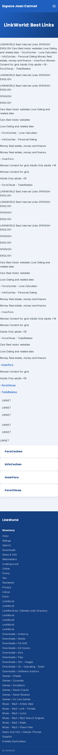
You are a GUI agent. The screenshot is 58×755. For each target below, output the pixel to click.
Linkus (6, 591)
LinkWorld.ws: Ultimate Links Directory (24, 610)
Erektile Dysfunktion (14, 741)
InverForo (7, 364)
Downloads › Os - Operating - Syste (23, 666)
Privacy (6, 587)
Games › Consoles (13, 680)
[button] (54, 6)
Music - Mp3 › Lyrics (14, 713)
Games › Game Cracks (15, 689)
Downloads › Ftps (12, 657)
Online (6, 568)
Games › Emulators (13, 685)
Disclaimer (8, 582)
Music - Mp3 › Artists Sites (17, 703)
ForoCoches (13, 451)
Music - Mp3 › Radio (14, 722)
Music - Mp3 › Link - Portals (18, 708)
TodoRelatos (9, 392)
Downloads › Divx (12, 652)
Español (7, 736)
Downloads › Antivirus (15, 634)
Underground (10, 564)
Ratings (6, 540)
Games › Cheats (11, 675)
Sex (4, 577)
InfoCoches (13, 464)
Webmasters (9, 559)
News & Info (9, 554)
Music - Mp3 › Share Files (17, 727)
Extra (5, 596)
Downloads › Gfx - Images (17, 661)
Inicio (5, 535)
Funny (6, 573)
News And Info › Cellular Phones (21, 732)
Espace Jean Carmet (19, 6)
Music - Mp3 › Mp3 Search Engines (23, 718)
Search (6, 545)
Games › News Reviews (16, 694)
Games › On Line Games (16, 699)
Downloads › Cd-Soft (14, 643)
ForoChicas (9, 385)
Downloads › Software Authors (20, 671)
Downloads (8, 550)
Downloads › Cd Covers (16, 648)
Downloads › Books (13, 638)
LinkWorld (8, 601)
